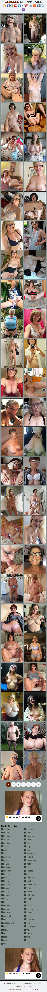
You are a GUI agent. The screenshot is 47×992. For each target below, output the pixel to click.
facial (5, 930)
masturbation (32, 860)
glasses (29, 829)
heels (28, 839)
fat (4, 933)
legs (28, 850)
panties (29, 881)
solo (28, 923)
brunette (7, 895)
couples (6, 912)
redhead (30, 895)
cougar (6, 909)
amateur (7, 843)
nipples (29, 871)
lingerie (29, 857)
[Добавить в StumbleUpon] (34, 5)
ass (4, 853)
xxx (27, 940)
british (6, 892)
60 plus (6, 836)
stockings (30, 926)
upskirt (29, 933)
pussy (29, 892)
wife (28, 937)
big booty (7, 871)
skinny (29, 916)
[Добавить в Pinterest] (26, 5)
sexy (28, 906)
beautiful (7, 867)
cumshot (7, 916)
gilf (4, 944)
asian (5, 850)
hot (27, 843)
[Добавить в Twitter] (41, 5)
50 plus (6, 833)
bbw (5, 860)
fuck (5, 940)
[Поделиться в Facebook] (8, 5)
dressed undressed (11, 923)
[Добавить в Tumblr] (38, 5)
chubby (6, 906)
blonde (6, 881)
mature (29, 864)
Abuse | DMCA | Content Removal (17, 983)
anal (5, 846)
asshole (6, 857)
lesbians (30, 853)
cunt (5, 919)
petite (28, 888)
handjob (30, 836)
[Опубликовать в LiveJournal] (23, 5)
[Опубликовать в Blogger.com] (4, 5)
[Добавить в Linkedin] (19, 5)
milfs (28, 867)
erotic (5, 926)
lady (28, 846)
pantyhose (31, 885)
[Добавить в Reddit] (30, 5)
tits (27, 930)
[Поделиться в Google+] (15, 5)
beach (6, 864)
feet (5, 937)
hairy (28, 833)
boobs (6, 888)
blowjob (6, 885)
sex (28, 902)
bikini (5, 878)
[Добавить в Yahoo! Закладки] (23, 9)
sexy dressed (32, 909)
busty (5, 899)
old (27, 874)
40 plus (6, 829)
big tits (6, 874)
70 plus (6, 839)
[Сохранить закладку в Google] (11, 5)
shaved (29, 912)
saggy (29, 899)
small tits (30, 919)
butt (5, 902)
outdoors (30, 878)
